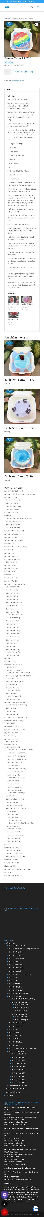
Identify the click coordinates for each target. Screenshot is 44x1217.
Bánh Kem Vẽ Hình (10, 537)
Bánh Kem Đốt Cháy (11, 513)
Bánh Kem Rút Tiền (11, 556)
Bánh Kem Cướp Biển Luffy (16, 769)
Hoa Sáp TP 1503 (13, 319)
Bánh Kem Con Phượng (14, 602)
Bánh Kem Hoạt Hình (13, 747)
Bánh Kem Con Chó (12, 655)
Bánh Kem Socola (10, 565)
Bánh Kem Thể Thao (13, 528)
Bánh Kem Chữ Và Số (11, 863)
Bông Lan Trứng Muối (11, 726)
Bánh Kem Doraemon (14, 787)
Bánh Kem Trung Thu (11, 578)
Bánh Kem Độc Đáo (10, 568)
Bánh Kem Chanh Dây (13, 506)
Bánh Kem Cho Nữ (15, 984)
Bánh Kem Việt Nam (13, 524)
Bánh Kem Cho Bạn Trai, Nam (14, 702)
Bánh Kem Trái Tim (14, 690)
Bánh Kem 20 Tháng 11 (14, 853)
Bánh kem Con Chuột (13, 618)
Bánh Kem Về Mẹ (12, 685)
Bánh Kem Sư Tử (11, 606)
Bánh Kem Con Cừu (12, 587)
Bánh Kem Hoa (12, 678)
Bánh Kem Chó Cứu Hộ (15, 772)
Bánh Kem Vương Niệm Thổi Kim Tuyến (20, 673)
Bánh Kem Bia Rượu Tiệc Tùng (16, 705)
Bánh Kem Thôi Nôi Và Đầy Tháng (17, 808)
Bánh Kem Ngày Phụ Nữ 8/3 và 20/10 (18, 676)
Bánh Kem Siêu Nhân (14, 790)
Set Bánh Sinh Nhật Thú (14, 521)
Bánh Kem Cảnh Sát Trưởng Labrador (20, 750)
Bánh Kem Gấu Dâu (14, 784)
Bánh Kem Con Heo (12, 649)
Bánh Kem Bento (17, 19)
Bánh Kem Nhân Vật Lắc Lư (15, 805)
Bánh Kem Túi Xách (11, 860)
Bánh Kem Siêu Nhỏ (11, 534)
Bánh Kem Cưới (11, 694)
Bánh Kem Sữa (11, 796)
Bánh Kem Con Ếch (12, 593)
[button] (36, 24)
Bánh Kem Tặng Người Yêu (15, 682)
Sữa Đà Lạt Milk (9, 866)
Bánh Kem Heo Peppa (14, 652)
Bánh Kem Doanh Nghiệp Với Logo (16, 717)
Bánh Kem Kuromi (13, 781)
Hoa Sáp (7, 844)
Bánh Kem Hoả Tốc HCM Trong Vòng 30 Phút (19, 494)
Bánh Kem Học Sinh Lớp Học (15, 856)
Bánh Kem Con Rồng (13, 630)
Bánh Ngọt (8, 872)
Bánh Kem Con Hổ (18, 1057)
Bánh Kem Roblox (13, 765)
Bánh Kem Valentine (13, 688)
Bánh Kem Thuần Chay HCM (14, 531)
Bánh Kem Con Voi (12, 596)
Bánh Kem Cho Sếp (12, 714)
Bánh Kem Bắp (9, 550)
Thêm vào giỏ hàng (24, 71)
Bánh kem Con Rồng (19, 1063)
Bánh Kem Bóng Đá (14, 832)
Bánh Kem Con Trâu (13, 621)
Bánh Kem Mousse (10, 497)
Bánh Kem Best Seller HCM (13, 491)
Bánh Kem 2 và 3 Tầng (12, 559)
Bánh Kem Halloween (11, 876)
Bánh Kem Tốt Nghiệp (13, 850)
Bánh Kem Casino (12, 742)
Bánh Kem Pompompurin (16, 756)
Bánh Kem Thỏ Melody (15, 614)
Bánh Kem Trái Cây (10, 581)
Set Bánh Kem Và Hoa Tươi (13, 540)
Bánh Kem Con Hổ (12, 624)
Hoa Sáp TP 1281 (13, 304)
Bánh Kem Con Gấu (12, 609)
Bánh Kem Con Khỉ (12, 634)
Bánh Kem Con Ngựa (13, 637)
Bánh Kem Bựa (11, 708)
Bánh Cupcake (11, 723)
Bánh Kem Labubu (13, 775)
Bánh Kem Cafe (11, 711)
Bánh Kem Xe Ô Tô (13, 841)
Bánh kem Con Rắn (18, 1067)
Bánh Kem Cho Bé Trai (13, 826)
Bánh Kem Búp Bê (13, 814)
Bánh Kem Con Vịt (12, 590)
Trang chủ (7, 19)
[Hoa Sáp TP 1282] (26, 299)
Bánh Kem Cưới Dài (14, 696)
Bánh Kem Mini (9, 544)
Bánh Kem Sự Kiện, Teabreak (14, 721)
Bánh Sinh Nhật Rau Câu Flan (14, 730)
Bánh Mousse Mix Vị (13, 500)
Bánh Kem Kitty (12, 817)
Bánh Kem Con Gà (12, 646)
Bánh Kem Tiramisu (12, 503)
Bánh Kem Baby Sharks (15, 762)
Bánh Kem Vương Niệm (14, 670)
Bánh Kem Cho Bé (10, 745)
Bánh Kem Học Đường (11, 848)
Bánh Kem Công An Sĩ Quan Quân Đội (19, 518)
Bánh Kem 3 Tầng (12, 562)
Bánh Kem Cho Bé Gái (13, 812)
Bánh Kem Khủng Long (15, 835)
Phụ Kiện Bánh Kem (11, 733)
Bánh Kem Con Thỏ (12, 612)
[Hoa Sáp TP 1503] (13, 315)
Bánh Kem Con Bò (12, 599)
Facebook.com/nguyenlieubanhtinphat (17, 1179)
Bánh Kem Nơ (10, 667)
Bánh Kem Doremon (22, 1005)
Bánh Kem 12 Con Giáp (17, 1052)
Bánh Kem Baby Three (16, 777)
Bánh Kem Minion (13, 838)
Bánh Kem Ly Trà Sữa (13, 699)
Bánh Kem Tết (9, 575)
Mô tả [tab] (9, 90)
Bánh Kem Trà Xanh (13, 509)
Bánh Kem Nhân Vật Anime (16, 759)
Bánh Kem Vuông (10, 736)
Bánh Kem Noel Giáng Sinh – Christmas (22, 1048)
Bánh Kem (7, 516)
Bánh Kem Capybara (13, 802)
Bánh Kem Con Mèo (12, 627)
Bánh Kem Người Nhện (17, 793)
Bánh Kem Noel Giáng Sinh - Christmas (17, 869)
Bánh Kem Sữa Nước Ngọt (15, 799)
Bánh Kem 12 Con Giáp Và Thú (14, 584)
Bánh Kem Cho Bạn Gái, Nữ (13, 665)
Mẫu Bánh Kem (11, 943)
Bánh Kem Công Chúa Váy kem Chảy (21, 823)
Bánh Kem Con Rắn (12, 640)
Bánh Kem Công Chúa (14, 820)
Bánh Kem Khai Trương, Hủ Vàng (15, 547)
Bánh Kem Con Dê (12, 643)
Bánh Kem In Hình (10, 571)
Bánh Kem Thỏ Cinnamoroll (16, 753)
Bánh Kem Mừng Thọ (11, 661)
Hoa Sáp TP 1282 (26, 304)
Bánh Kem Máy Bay (14, 829)
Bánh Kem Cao (9, 553)
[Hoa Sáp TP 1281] (13, 299)
